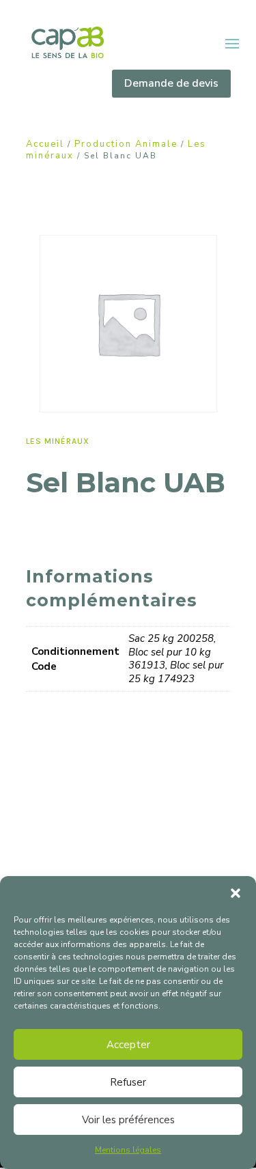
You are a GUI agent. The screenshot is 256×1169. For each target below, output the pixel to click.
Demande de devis (171, 83)
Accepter (128, 1045)
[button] (235, 893)
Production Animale (125, 144)
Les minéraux (57, 441)
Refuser (128, 1082)
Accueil (45, 144)
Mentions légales (128, 1149)
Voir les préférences (128, 1120)
